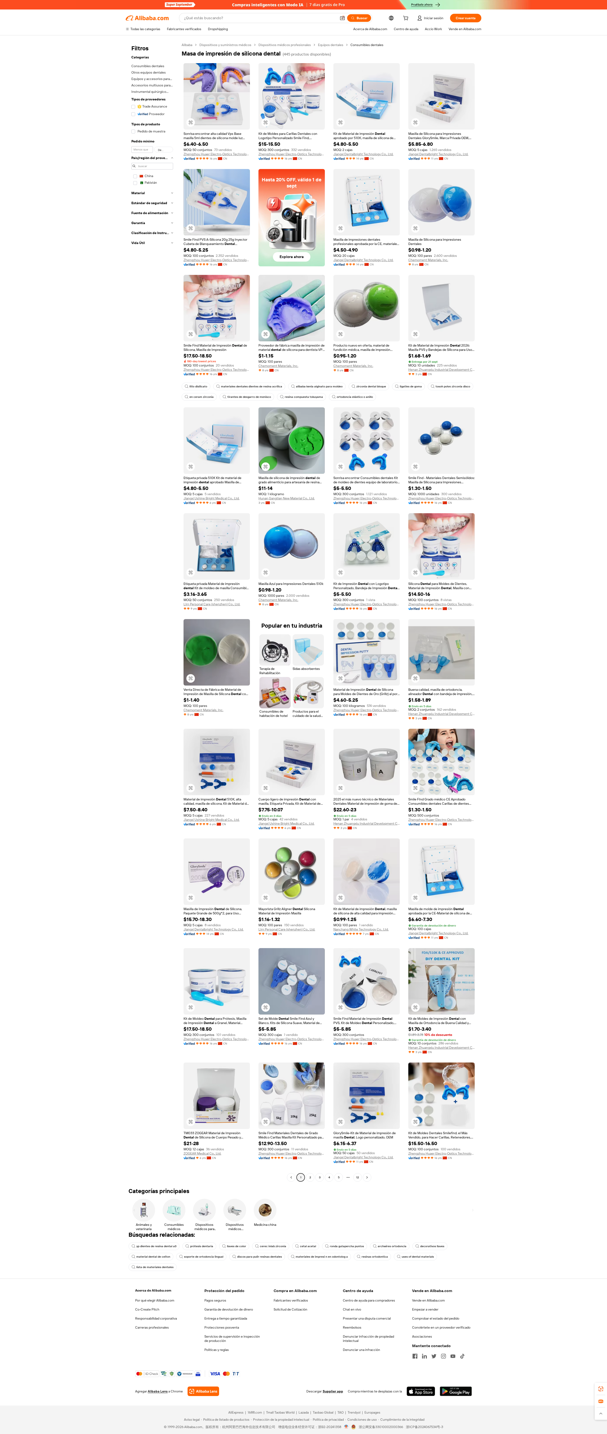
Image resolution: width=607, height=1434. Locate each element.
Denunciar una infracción (361, 1350)
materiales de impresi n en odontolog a (322, 1256)
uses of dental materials (418, 1256)
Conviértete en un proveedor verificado (441, 1327)
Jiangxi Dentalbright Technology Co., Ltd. (363, 154)
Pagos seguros (215, 1300)
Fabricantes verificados (291, 1300)
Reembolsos (352, 1327)
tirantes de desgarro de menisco (249, 397)
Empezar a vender (425, 1309)
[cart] (406, 19)
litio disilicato (198, 386)
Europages (372, 1412)
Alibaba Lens (158, 1391)
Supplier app (333, 1391)
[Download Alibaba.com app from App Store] (421, 1391)
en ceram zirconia (201, 397)
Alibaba (187, 45)
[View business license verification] (346, 1427)
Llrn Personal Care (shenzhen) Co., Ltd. (212, 604)
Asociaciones (422, 1336)
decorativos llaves (432, 1246)
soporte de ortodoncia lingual (203, 1256)
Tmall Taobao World (280, 1412)
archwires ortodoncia (392, 1246)
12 (357, 1177)
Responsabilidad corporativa (156, 1318)
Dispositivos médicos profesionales (284, 45)
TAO (340, 1412)
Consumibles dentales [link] (366, 45)
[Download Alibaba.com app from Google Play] (456, 1391)
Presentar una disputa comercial (367, 1318)
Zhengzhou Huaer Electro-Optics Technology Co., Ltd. (217, 154)
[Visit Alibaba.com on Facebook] (415, 1356)
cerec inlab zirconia (273, 1246)
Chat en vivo (352, 1309)
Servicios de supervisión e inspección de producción (232, 1339)
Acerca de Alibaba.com (153, 1290)
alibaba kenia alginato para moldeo (319, 386)
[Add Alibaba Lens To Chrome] (203, 1391)
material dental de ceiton (153, 1256)
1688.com (255, 1412)
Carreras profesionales (152, 1327)
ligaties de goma (411, 386)
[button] (342, 18)
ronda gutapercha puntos (347, 1246)
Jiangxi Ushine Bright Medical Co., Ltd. (211, 498)
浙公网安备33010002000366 (381, 1427)
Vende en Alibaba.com (428, 1300)
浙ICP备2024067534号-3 (424, 1427)
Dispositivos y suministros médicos (225, 45)
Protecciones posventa (221, 1327)
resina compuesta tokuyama (304, 397)
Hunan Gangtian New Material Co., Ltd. (286, 498)
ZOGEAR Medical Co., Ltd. (202, 1153)
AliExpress (236, 1412)
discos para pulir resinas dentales (259, 1256)
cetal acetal (308, 1246)
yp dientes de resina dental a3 (156, 1246)
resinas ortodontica (375, 1256)
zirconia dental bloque (371, 386)
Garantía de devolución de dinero (228, 1309)
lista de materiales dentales (155, 1267)
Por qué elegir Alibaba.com (154, 1300)
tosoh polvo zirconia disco (453, 386)
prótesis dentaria (201, 1246)
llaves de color (236, 1246)
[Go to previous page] (291, 1177)
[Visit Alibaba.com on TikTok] (462, 1356)
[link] (601, 1389)
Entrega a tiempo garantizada (225, 1318)
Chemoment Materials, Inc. (428, 260)
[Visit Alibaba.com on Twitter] (434, 1356)
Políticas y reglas (216, 1350)
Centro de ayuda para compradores (369, 1300)
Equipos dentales (330, 45)
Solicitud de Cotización (290, 1309)
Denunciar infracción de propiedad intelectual (368, 1339)
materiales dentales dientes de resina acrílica (251, 386)
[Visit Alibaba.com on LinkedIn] (424, 1356)
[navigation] (152, 612)
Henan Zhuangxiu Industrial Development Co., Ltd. (441, 369)
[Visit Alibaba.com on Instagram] (443, 1356)
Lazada (304, 1412)
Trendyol (354, 1412)
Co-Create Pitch (147, 1309)
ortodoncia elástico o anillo (355, 397)
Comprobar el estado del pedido (435, 1318)
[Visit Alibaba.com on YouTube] (453, 1356)
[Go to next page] (367, 1177)
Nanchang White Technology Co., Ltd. (361, 929)
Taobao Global (323, 1412)
